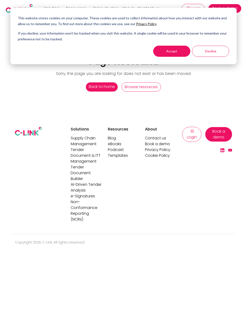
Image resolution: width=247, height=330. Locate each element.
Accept (171, 51)
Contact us (155, 138)
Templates (118, 155)
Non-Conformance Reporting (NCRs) (84, 210)
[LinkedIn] (222, 150)
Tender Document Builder (81, 172)
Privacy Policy (146, 24)
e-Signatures (83, 196)
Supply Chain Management (83, 141)
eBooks (114, 144)
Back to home (102, 86)
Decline (210, 51)
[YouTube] (230, 150)
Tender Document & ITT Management (86, 155)
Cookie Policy (157, 155)
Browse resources (141, 87)
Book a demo (157, 144)
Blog (112, 138)
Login (192, 137)
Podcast (116, 149)
